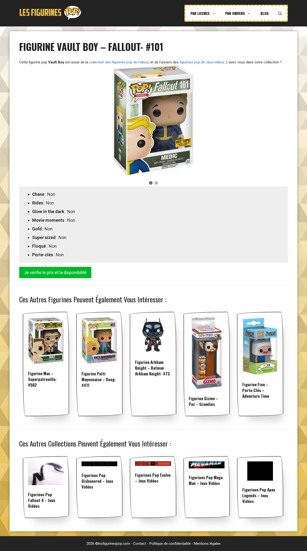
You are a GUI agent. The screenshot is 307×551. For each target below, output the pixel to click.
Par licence (200, 13)
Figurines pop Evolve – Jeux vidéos (153, 478)
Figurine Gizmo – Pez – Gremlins (203, 401)
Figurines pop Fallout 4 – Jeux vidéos (41, 500)
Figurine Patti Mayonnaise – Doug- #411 (99, 379)
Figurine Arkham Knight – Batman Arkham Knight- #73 (152, 368)
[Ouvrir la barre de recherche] (280, 13)
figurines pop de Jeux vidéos (202, 62)
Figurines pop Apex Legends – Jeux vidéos (258, 495)
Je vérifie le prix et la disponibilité (55, 272)
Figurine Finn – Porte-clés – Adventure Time (255, 390)
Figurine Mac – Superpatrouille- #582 (42, 379)
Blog (264, 13)
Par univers (235, 13)
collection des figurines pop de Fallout (119, 62)
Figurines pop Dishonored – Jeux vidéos (97, 481)
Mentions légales (207, 543)
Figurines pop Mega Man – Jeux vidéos (206, 480)
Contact (139, 543)
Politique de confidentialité (170, 543)
